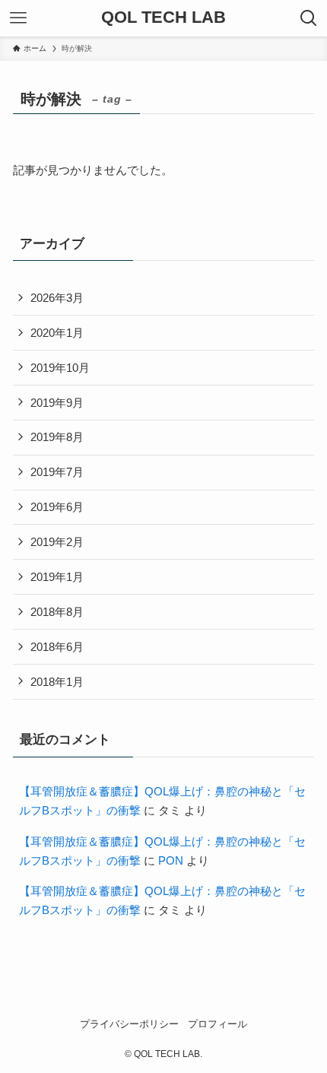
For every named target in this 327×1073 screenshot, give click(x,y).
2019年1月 (57, 576)
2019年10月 (60, 367)
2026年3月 (57, 297)
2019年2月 (57, 541)
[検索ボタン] (308, 18)
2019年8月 (57, 436)
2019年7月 (57, 471)
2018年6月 (57, 646)
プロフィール (217, 1024)
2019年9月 (57, 402)
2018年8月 (57, 611)
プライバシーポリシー (129, 1024)
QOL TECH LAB (163, 18)
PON (170, 860)
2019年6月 (57, 506)
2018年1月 (57, 681)
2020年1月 (57, 332)
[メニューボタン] (18, 18)
